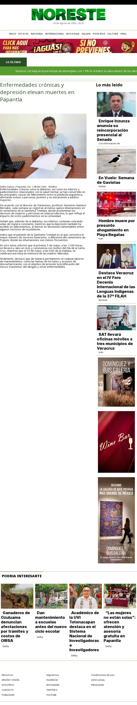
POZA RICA (99, 33)
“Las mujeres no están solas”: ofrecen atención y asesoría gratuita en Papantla (120, 626)
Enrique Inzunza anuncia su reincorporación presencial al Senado (113, 130)
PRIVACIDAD (97, 684)
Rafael (102, 186)
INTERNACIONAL (54, 33)
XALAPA (86, 33)
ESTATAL (23, 33)
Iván (101, 238)
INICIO (12, 33)
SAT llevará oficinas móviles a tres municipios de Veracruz (115, 341)
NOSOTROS (8, 684)
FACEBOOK (52, 679)
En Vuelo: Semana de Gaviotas (115, 180)
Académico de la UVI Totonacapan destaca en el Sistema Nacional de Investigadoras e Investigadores (84, 631)
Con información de (109, 143)
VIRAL (123, 33)
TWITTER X (51, 689)
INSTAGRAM (52, 684)
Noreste (103, 300)
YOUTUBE (51, 694)
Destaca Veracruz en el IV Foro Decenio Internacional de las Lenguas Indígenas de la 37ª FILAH (116, 284)
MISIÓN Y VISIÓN (10, 679)
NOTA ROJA (72, 33)
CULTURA (112, 33)
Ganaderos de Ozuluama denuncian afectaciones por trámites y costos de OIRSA (15, 626)
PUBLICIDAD (8, 694)
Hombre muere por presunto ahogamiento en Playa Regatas (116, 227)
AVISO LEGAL (98, 679)
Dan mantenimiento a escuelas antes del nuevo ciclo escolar (51, 622)
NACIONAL (37, 33)
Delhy (6, 646)
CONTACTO (8, 689)
